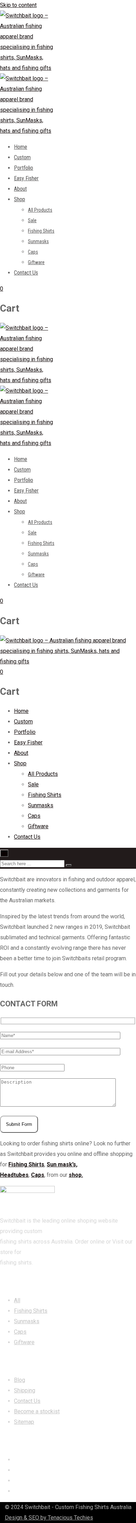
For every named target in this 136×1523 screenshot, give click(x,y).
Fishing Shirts (41, 231)
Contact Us (26, 272)
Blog (19, 1380)
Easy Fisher (26, 178)
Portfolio (23, 168)
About (20, 188)
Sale (32, 220)
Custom (22, 157)
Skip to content (18, 5)
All (17, 1300)
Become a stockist (37, 1411)
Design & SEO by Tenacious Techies (49, 1517)
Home (20, 147)
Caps (33, 252)
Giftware (36, 262)
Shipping (24, 1390)
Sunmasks (38, 241)
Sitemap (24, 1422)
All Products (40, 210)
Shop (19, 199)
